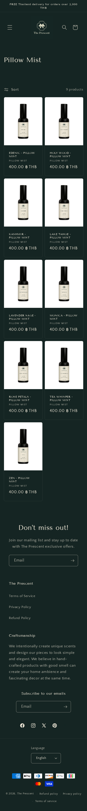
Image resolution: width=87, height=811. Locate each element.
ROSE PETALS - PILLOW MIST (20, 398)
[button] (9, 27)
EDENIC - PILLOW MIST (22, 154)
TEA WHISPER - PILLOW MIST (61, 398)
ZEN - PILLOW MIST (19, 479)
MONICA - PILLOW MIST (64, 317)
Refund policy (48, 793)
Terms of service (45, 801)
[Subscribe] (72, 560)
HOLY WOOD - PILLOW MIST (60, 154)
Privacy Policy (20, 607)
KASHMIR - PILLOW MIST (19, 235)
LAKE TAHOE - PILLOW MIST (60, 235)
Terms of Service (22, 596)
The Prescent (25, 793)
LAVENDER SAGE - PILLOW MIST (22, 317)
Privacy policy (72, 793)
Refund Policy (20, 618)
